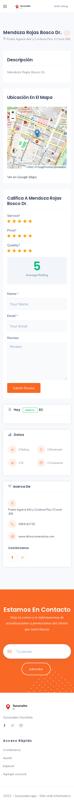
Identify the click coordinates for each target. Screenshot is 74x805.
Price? (11, 230)
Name (11, 294)
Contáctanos (12, 750)
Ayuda (7, 758)
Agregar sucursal (14, 774)
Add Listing (61, 6)
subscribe (36, 669)
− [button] (13, 118)
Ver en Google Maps (22, 177)
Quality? (13, 245)
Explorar (8, 766)
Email (11, 316)
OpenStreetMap (45, 166)
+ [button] (13, 112)
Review (13, 338)
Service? (13, 215)
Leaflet (30, 166)
